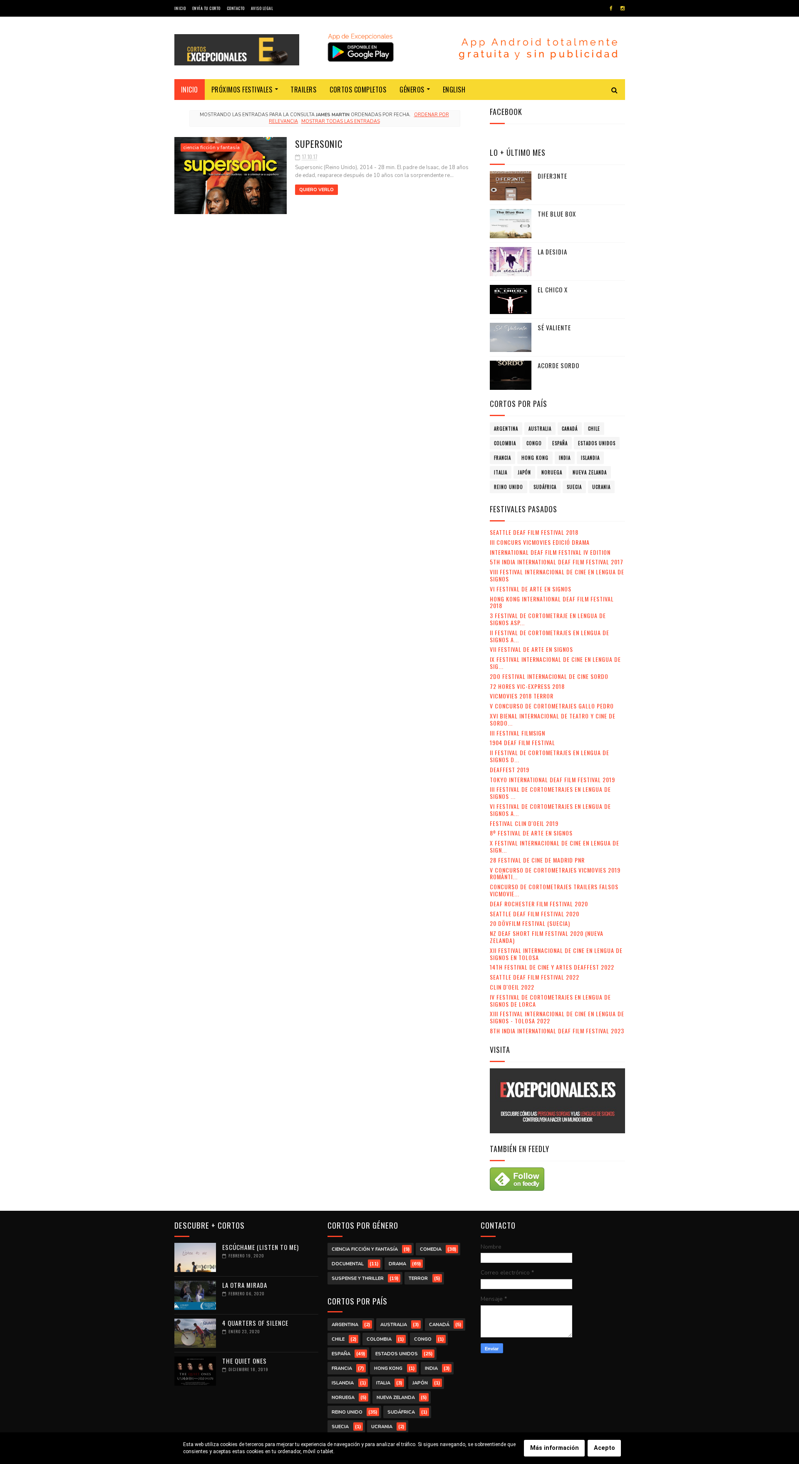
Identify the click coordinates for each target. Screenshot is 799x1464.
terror (418, 1278)
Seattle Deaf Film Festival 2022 (534, 977)
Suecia (574, 487)
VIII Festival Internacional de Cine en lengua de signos (557, 575)
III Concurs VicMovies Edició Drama (540, 542)
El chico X (553, 289)
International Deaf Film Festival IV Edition (550, 552)
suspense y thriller (358, 1278)
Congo (534, 443)
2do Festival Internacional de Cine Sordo (549, 676)
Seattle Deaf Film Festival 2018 (534, 532)
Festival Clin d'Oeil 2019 (524, 823)
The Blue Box (557, 213)
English (454, 90)
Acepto (604, 1448)
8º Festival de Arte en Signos (531, 832)
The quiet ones (244, 1360)
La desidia (552, 251)
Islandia (590, 457)
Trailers (303, 90)
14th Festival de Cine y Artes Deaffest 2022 (552, 967)
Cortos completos (358, 90)
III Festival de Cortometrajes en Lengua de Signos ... (550, 793)
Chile (594, 428)
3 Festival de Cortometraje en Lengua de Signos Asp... (548, 619)
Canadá (570, 428)
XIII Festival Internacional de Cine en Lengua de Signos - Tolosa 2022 (557, 1017)
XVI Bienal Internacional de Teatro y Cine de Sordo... (552, 719)
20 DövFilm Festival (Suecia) (530, 923)
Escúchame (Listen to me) (260, 1247)
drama (397, 1264)
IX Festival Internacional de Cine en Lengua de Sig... (555, 663)
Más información (554, 1448)
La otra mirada (244, 1284)
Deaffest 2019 (509, 769)
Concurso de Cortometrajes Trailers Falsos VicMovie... (554, 890)
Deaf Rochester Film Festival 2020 (539, 903)
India (565, 457)
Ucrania (601, 487)
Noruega (551, 472)
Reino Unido (508, 487)
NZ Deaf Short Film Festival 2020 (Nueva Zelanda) (546, 937)
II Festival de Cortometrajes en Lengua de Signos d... (549, 756)
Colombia (505, 443)
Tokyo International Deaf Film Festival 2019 (552, 779)
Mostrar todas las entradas (340, 121)
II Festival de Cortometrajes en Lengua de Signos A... (549, 636)
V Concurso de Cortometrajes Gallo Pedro (552, 705)
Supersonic (318, 143)
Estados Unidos (596, 443)
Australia (540, 428)
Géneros (412, 90)
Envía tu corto (206, 8)
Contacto (236, 8)
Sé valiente (554, 327)
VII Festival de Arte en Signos (531, 649)
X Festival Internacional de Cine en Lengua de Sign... (554, 846)
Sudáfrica (544, 487)
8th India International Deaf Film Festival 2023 (557, 1030)
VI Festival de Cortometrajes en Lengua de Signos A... (550, 810)
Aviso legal (262, 8)
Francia (502, 457)
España (560, 443)
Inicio (180, 8)
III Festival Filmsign (517, 732)
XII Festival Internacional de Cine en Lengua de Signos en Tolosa (556, 954)
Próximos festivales (242, 90)
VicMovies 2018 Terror (521, 695)
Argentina (506, 428)
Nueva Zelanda (590, 472)
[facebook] (611, 8)
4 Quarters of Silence (255, 1322)
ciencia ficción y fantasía (211, 147)
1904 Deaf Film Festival (522, 742)
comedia (431, 1249)
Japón (524, 472)
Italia (500, 472)
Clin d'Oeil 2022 (512, 987)
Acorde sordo (558, 365)
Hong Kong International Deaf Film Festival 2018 (552, 602)
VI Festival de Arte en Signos (530, 588)
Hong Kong (534, 457)
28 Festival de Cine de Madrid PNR (537, 859)
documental (348, 1264)
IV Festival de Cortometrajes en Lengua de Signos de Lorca (550, 1000)
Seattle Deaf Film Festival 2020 (534, 913)
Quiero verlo (316, 190)
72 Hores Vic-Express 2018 (527, 686)
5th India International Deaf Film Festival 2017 (556, 561)
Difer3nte (552, 175)
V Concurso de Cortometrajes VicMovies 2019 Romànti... (555, 873)
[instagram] (623, 8)
